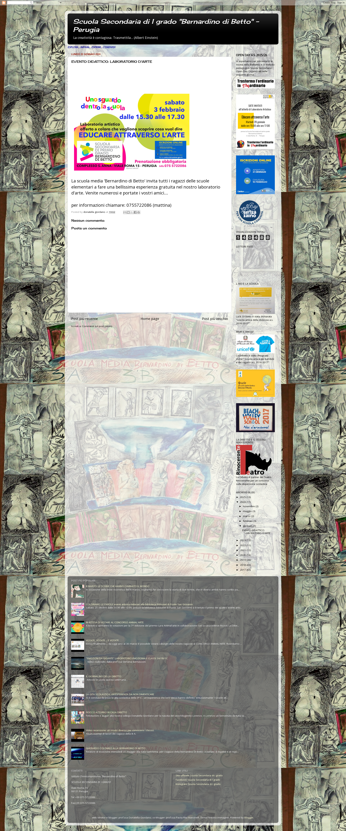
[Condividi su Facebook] (135, 212)
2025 (243, 497)
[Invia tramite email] (125, 212)
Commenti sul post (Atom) (97, 326)
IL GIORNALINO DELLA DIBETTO (103, 676)
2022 (243, 545)
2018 (243, 565)
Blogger (248, 817)
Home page (150, 318)
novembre (249, 506)
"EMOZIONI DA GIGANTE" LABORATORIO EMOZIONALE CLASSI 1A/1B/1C (127, 658)
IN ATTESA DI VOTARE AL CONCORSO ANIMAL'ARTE (115, 622)
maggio (247, 511)
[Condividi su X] (132, 212)
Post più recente (84, 318)
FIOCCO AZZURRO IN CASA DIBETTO (106, 712)
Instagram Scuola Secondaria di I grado (198, 784)
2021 (243, 550)
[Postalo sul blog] (128, 212)
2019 (243, 559)
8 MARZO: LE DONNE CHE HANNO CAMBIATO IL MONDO (117, 586)
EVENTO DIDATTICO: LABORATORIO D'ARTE (256, 532)
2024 (243, 502)
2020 (243, 555)
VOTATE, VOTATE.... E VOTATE (102, 640)
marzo (247, 516)
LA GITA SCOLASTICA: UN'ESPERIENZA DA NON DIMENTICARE (120, 694)
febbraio (248, 521)
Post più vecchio (215, 318)
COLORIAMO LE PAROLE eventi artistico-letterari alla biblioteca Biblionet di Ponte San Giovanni (139, 604)
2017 (243, 569)
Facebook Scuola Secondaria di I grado (198, 779)
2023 (243, 540)
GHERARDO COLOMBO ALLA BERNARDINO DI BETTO (115, 748)
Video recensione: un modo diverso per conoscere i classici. (120, 730)
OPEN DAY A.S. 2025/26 (251, 55)
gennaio (248, 525)
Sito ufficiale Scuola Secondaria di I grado (199, 775)
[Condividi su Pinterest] (138, 212)
